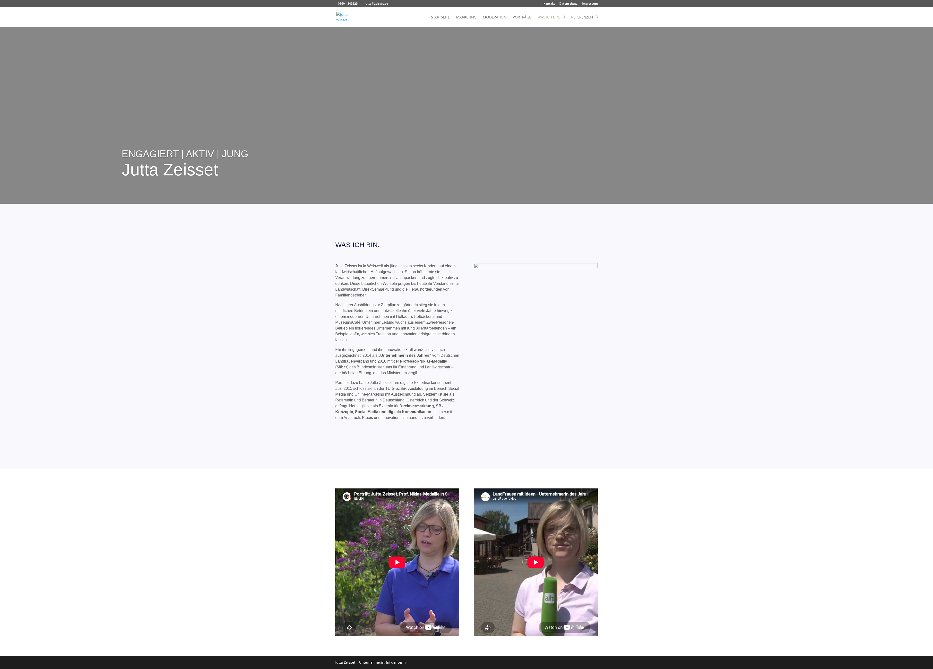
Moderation (494, 17)
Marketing (466, 17)
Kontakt (549, 4)
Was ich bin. (548, 17)
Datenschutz (568, 4)
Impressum (590, 4)
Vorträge (522, 17)
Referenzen (582, 17)
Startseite (440, 17)
